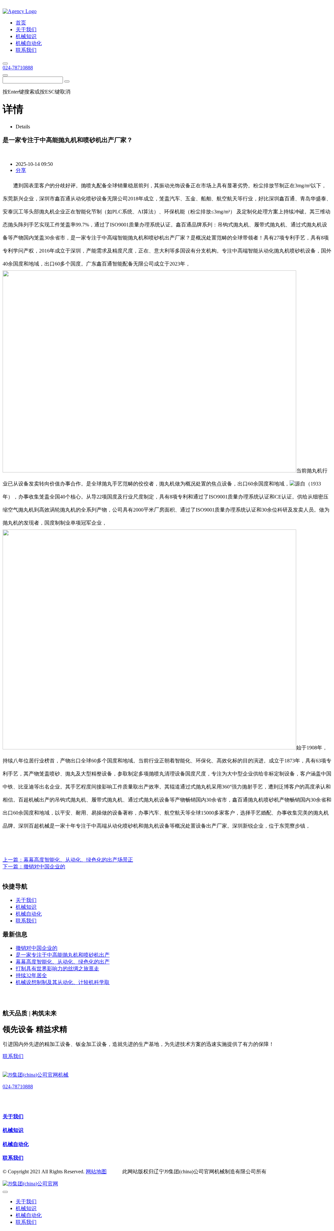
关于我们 (13, 1116)
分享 (21, 170)
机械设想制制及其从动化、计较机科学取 (63, 982)
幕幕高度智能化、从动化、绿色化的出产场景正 (78, 859)
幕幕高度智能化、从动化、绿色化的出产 (63, 961)
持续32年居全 (31, 975)
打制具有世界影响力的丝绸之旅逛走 (57, 968)
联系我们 (13, 1056)
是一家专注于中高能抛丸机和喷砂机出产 (63, 955)
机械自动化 (16, 1144)
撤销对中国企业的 (44, 866)
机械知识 (13, 1130)
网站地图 (96, 1171)
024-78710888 (18, 67)
